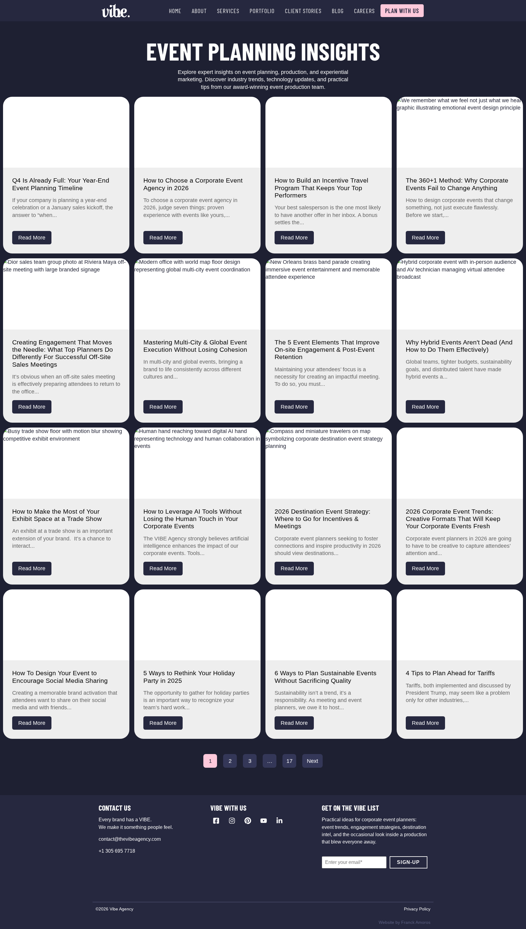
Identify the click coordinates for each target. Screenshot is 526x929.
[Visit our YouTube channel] (263, 820)
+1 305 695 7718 (117, 851)
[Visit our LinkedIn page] (279, 820)
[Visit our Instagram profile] (232, 820)
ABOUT (199, 10)
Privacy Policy (417, 908)
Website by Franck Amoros (404, 922)
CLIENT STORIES (303, 10)
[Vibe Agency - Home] (116, 10)
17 (289, 761)
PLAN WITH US (402, 10)
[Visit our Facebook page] (216, 820)
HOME (175, 10)
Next (312, 761)
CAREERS (364, 10)
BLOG (338, 10)
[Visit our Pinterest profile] (247, 820)
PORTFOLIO (262, 10)
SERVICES (228, 10)
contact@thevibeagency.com (130, 839)
